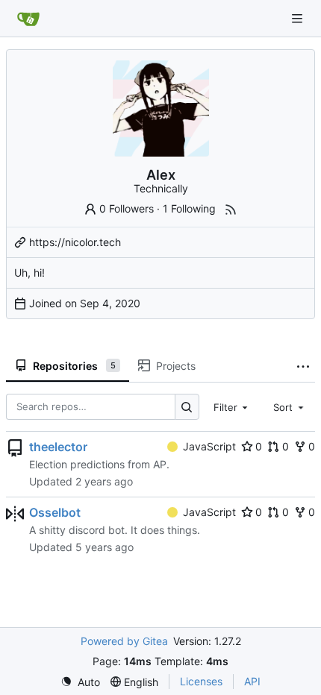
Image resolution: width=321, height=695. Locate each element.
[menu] (80, 682)
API (252, 681)
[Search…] (187, 407)
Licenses (201, 681)
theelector (58, 446)
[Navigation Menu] (299, 18)
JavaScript (209, 446)
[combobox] (232, 407)
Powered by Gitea (124, 641)
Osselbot (55, 512)
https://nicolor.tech (75, 242)
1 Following (189, 208)
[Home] (28, 18)
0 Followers (126, 208)
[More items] (303, 366)
